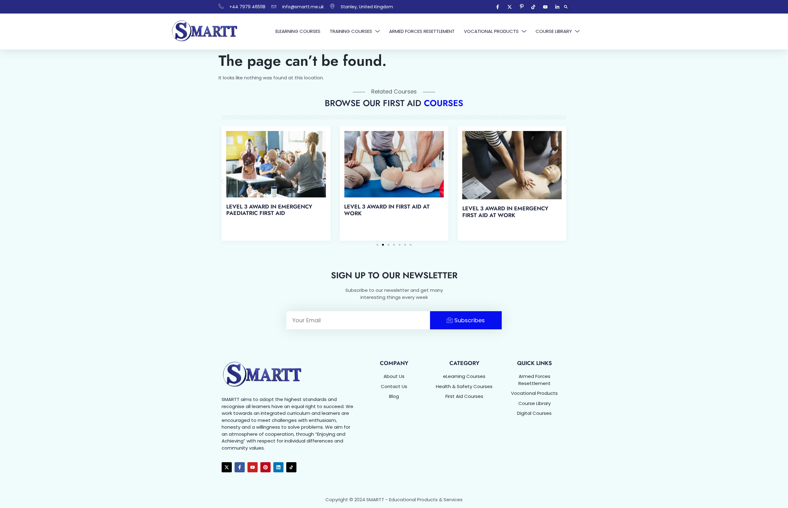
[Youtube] (252, 467)
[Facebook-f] (240, 467)
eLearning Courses (297, 31)
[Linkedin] (278, 467)
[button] (565, 6)
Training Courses (351, 31)
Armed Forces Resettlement (422, 31)
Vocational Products (491, 31)
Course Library (554, 31)
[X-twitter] (227, 467)
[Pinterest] (265, 467)
